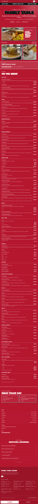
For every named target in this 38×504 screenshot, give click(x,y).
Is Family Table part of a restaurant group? (10, 458)
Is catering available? (6, 455)
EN (2, 476)
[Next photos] (35, 43)
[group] (19, 52)
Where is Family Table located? (8, 448)
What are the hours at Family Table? (9, 445)
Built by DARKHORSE (32, 497)
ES (35, 1)
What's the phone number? (7, 451)
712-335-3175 (18, 21)
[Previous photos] (33, 43)
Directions (28, 502)
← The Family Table (4, 1)
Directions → (4, 428)
